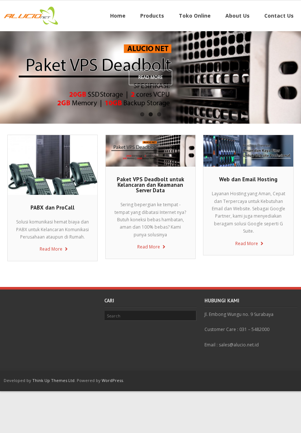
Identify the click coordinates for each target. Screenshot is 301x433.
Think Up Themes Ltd (53, 380)
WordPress (112, 380)
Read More (51, 249)
